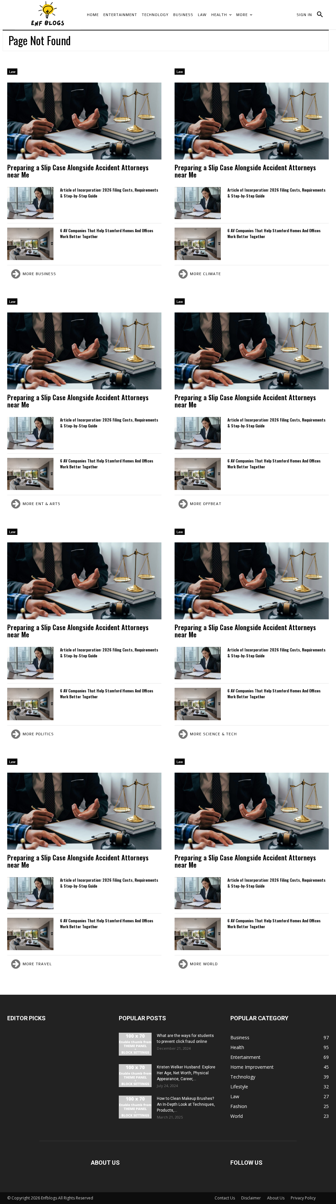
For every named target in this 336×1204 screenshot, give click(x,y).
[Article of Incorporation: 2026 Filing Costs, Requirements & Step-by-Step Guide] (30, 203)
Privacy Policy (303, 1198)
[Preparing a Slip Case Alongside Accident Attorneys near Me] (84, 121)
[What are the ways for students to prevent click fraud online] (135, 1044)
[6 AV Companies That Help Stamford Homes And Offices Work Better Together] (30, 244)
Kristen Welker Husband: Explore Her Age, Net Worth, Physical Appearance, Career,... (186, 1073)
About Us (275, 1198)
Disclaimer (251, 1198)
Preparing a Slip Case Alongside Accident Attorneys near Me (78, 170)
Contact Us (225, 1198)
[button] (320, 15)
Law (12, 71)
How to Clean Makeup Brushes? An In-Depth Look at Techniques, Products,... (186, 1104)
